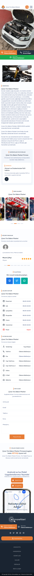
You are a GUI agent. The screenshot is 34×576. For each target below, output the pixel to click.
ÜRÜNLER (17, 564)
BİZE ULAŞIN (17, 569)
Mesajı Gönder (17, 437)
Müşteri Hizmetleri (9, 526)
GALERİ (17, 560)
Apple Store (18, 480)
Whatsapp (26, 526)
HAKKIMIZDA (17, 551)
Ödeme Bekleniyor (25, 351)
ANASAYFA (17, 547)
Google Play (18, 485)
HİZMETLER (17, 556)
